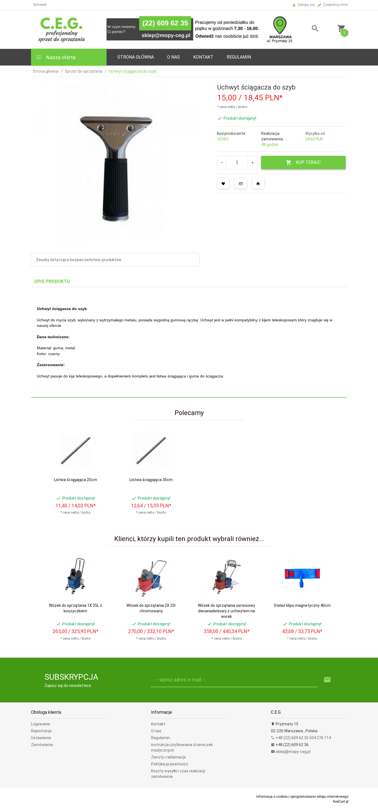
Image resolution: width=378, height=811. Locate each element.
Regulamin (239, 57)
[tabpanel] (189, 342)
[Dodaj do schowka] (223, 183)
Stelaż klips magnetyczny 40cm (302, 605)
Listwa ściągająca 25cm (75, 479)
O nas (156, 731)
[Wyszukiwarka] (308, 29)
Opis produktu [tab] (52, 281)
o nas (173, 57)
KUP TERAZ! (308, 162)
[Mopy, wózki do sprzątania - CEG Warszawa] (162, 29)
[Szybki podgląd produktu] (100, 432)
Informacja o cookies (272, 797)
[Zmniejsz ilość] (221, 162)
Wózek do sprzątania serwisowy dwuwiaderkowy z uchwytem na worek (226, 611)
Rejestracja (41, 731)
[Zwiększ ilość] (252, 162)
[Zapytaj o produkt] (241, 183)
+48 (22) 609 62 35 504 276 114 (303, 738)
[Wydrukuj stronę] (258, 183)
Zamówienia (42, 744)
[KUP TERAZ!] (100, 461)
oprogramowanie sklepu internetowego (319, 797)
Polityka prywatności (169, 764)
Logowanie (40, 724)
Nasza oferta (60, 57)
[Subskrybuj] (327, 679)
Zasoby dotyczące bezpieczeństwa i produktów (78, 260)
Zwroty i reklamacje (168, 757)
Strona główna (135, 57)
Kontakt (203, 57)
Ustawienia (41, 738)
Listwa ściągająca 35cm (151, 479)
